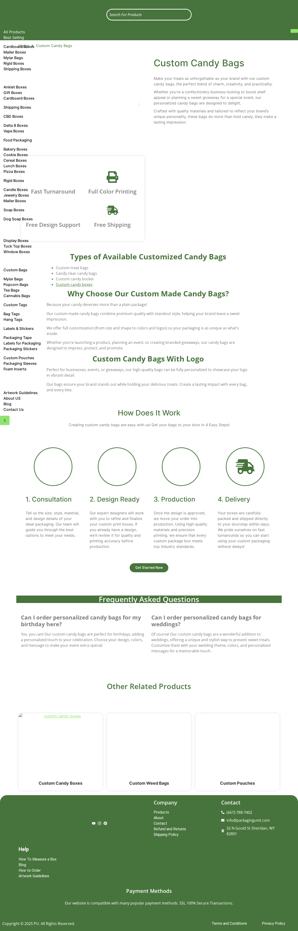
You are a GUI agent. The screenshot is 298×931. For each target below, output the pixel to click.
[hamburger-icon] (294, 31)
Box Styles (12, 231)
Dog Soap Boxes (18, 219)
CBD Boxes (13, 116)
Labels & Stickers (18, 328)
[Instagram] (99, 823)
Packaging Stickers (20, 348)
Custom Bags (15, 270)
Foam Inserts (15, 369)
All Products (14, 32)
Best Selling (13, 37)
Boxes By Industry (19, 78)
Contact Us (13, 409)
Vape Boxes (13, 131)
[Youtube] (93, 823)
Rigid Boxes (13, 180)
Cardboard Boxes (18, 98)
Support (10, 383)
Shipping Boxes (17, 69)
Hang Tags (13, 319)
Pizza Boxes (14, 171)
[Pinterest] (105, 823)
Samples (10, 378)
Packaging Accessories (23, 260)
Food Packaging (17, 140)
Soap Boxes (13, 210)
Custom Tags (15, 304)
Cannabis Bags (16, 295)
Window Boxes (16, 251)
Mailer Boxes (14, 200)
